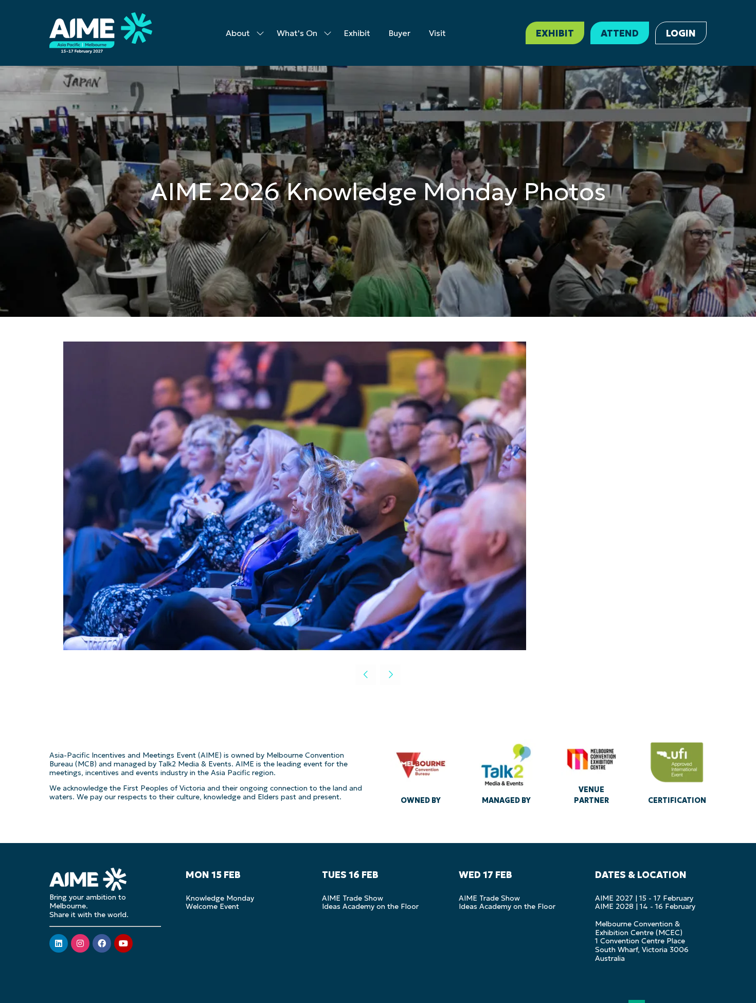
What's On (297, 33)
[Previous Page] (365, 675)
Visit (437, 33)
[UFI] (676, 770)
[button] (555, 33)
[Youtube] (123, 943)
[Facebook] (102, 943)
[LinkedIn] (58, 943)
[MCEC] (591, 770)
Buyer (399, 33)
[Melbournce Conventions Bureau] (420, 770)
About (238, 33)
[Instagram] (80, 943)
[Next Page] (390, 675)
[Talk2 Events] (506, 770)
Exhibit (357, 33)
